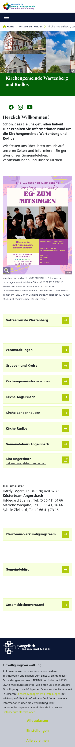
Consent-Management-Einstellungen (38, 693)
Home (10, 26)
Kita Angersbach (19, 459)
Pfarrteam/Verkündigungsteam (31, 534)
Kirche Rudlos (16, 428)
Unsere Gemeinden (30, 26)
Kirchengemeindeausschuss (28, 381)
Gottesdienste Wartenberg (27, 320)
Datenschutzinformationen (19, 712)
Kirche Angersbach (20, 397)
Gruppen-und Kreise (22, 365)
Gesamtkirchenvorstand (25, 605)
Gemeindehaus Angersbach (27, 444)
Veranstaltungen (19, 350)
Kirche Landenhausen (23, 413)
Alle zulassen (37, 720)
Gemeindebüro (17, 569)
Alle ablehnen (37, 740)
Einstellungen (37, 730)
